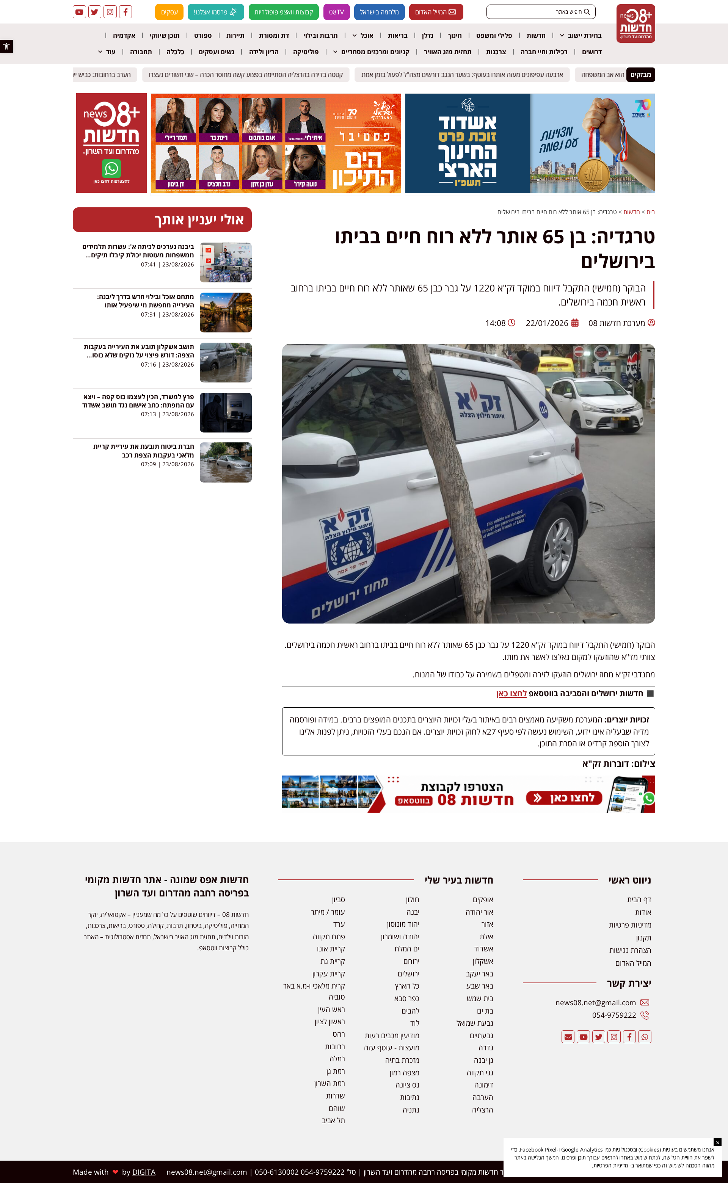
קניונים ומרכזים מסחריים (375, 51)
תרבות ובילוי (320, 35)
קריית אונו (331, 948)
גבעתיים (481, 1035)
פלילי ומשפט (494, 35)
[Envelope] (568, 1037)
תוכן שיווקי (165, 35)
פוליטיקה (306, 51)
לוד (414, 1023)
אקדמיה (124, 35)
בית (650, 212)
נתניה (411, 1110)
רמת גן (335, 1071)
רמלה (337, 1058)
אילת (486, 936)
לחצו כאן (511, 693)
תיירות (235, 35)
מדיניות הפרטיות (610, 1165)
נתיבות (409, 1097)
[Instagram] (110, 12)
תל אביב (333, 1120)
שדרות (335, 1096)
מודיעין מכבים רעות (392, 1035)
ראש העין (331, 1009)
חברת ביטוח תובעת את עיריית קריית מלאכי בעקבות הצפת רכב (143, 450)
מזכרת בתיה (402, 1060)
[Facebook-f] (125, 12)
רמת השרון (329, 1083)
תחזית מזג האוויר (448, 51)
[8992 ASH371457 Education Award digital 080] (530, 191)
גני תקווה (480, 1072)
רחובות (335, 1046)
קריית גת (332, 961)
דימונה (483, 1085)
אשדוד (483, 948)
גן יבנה (483, 1060)
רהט (339, 1034)
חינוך (455, 35)
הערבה (482, 1097)
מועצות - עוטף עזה (391, 1047)
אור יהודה (479, 912)
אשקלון (483, 961)
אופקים (483, 899)
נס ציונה (407, 1085)
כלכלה (175, 51)
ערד (339, 924)
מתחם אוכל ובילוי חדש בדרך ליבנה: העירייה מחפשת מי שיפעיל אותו (145, 300)
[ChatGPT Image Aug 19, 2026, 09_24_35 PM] (468, 809)
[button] (6, 46)
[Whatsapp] (644, 1037)
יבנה (412, 912)
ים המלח (407, 948)
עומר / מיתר (328, 912)
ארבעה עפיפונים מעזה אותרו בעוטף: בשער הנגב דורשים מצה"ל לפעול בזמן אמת (469, 74)
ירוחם (411, 961)
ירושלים (408, 973)
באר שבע (479, 986)
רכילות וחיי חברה (544, 51)
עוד (111, 51)
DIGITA (143, 1172)
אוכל (367, 35)
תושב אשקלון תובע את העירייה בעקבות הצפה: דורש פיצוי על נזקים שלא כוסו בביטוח (139, 355)
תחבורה (141, 51)
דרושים (592, 51)
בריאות (398, 35)
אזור (487, 924)
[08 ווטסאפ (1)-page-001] (111, 190)
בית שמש (480, 998)
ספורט (203, 35)
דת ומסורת (274, 35)
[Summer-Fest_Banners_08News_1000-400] (275, 191)
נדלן (427, 35)
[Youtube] (79, 12)
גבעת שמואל (475, 1023)
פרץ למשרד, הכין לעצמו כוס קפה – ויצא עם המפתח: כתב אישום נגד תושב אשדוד (138, 400)
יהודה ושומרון (400, 936)
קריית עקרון (328, 973)
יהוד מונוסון (403, 924)
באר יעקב (479, 973)
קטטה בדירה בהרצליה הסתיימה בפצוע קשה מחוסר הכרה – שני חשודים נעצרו (252, 74)
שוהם (337, 1108)
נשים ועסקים (216, 51)
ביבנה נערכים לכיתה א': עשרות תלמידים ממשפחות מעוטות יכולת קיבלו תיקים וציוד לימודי (138, 255)
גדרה (486, 1047)
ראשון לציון (330, 1021)
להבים (410, 1011)
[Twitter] (95, 12)
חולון (412, 899)
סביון (338, 899)
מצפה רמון (404, 1072)
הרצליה (482, 1110)
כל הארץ (407, 986)
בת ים (485, 1011)
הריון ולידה (264, 51)
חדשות (536, 35)
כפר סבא (406, 998)
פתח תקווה (329, 936)
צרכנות (496, 51)
